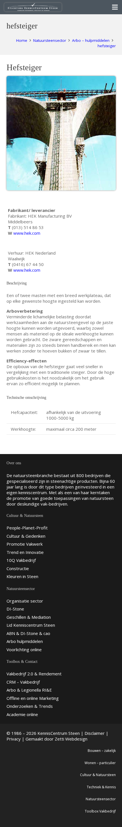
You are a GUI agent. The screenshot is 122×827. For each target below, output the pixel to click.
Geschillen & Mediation (29, 617)
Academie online (22, 714)
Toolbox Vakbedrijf (100, 811)
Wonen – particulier (100, 762)
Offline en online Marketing (33, 698)
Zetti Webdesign (71, 739)
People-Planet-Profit (27, 528)
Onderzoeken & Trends (30, 706)
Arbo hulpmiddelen (25, 641)
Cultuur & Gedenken (26, 536)
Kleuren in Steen (22, 576)
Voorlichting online (24, 649)
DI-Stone (15, 609)
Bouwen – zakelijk (102, 750)
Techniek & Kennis (101, 787)
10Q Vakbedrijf (21, 560)
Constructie (18, 568)
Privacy (14, 739)
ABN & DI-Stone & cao (28, 633)
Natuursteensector (101, 799)
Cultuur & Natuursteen (98, 774)
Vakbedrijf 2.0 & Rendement (34, 674)
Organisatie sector (25, 601)
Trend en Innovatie (25, 552)
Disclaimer (95, 733)
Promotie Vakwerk (25, 544)
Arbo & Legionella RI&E (29, 690)
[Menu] (115, 7)
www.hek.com (26, 233)
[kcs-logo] (33, 7)
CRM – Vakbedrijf (23, 682)
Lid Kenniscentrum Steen (31, 625)
